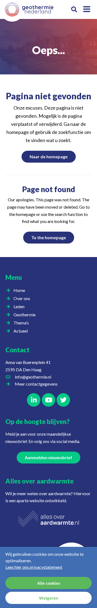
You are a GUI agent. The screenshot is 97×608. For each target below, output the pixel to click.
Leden (19, 306)
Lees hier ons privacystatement (33, 567)
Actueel (20, 330)
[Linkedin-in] (33, 400)
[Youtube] (48, 400)
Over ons (21, 298)
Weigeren (48, 598)
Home (19, 290)
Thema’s (21, 322)
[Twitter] (63, 400)
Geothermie (24, 314)
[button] (74, 9)
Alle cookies (48, 583)
